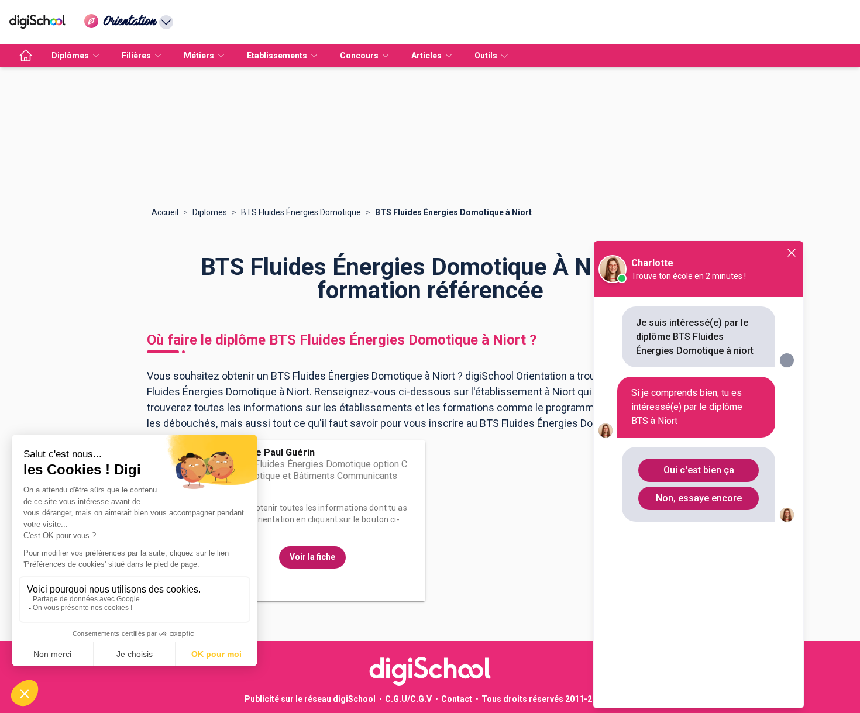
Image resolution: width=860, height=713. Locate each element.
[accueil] (25, 55)
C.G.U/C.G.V (408, 699)
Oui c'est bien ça (698, 470)
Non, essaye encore (699, 498)
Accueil (165, 212)
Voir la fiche (312, 557)
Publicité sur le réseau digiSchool (310, 699)
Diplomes (209, 212)
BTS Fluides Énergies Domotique (301, 212)
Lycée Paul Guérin (275, 452)
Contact (456, 699)
